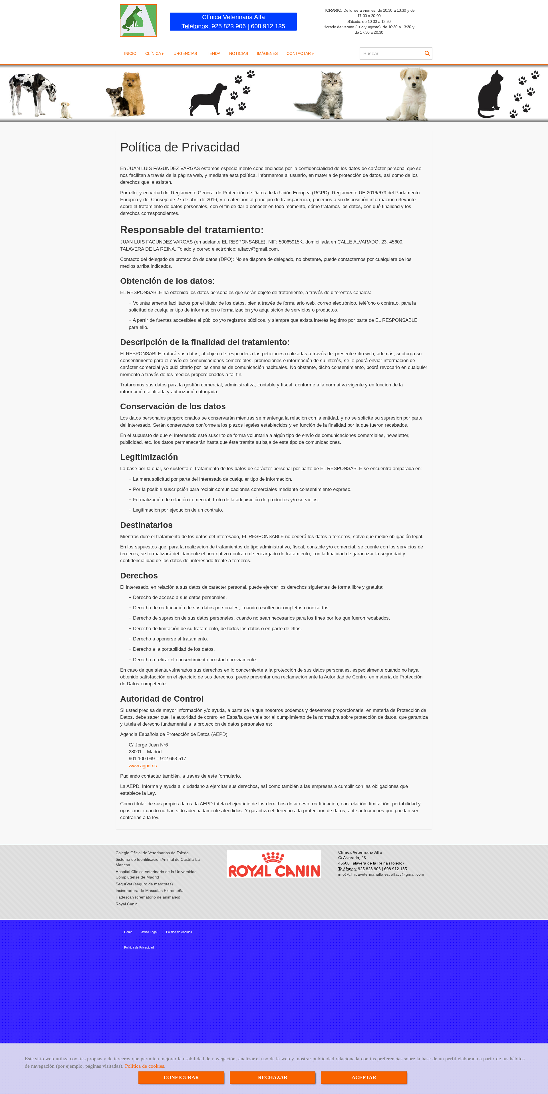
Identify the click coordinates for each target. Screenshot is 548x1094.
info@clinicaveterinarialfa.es (363, 874)
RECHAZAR (272, 1077)
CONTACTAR (299, 53)
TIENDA (213, 53)
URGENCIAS (185, 53)
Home (128, 932)
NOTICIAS (238, 53)
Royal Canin (127, 904)
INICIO (130, 53)
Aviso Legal (149, 932)
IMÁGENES (267, 53)
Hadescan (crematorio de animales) (148, 897)
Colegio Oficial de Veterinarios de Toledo (152, 853)
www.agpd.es (143, 765)
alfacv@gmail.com (407, 874)
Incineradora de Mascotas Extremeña (150, 891)
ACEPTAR (364, 1077)
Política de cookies (144, 1066)
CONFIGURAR (181, 1077)
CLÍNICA (153, 53)
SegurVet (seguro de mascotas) (144, 884)
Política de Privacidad (139, 947)
